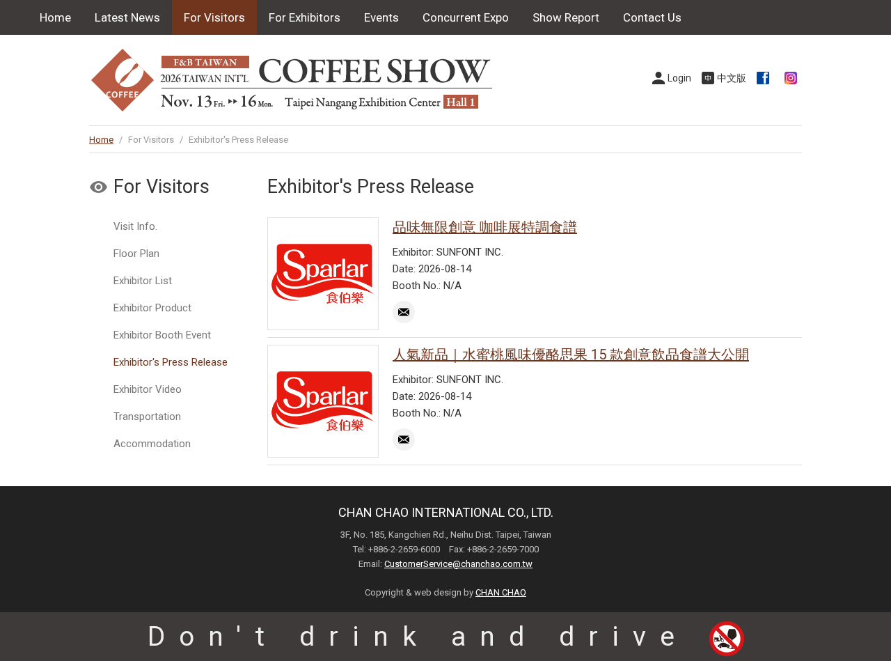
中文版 (731, 78)
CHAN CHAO (500, 592)
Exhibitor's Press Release (170, 362)
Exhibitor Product (152, 308)
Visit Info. (135, 226)
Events (381, 17)
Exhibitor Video (147, 389)
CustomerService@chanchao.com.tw (458, 564)
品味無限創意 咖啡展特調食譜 (485, 227)
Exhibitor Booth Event (162, 335)
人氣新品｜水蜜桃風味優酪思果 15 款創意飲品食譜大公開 (571, 354)
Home (55, 17)
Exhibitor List (142, 280)
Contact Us (652, 17)
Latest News (127, 17)
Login (679, 78)
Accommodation (152, 443)
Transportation (147, 416)
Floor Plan (136, 253)
